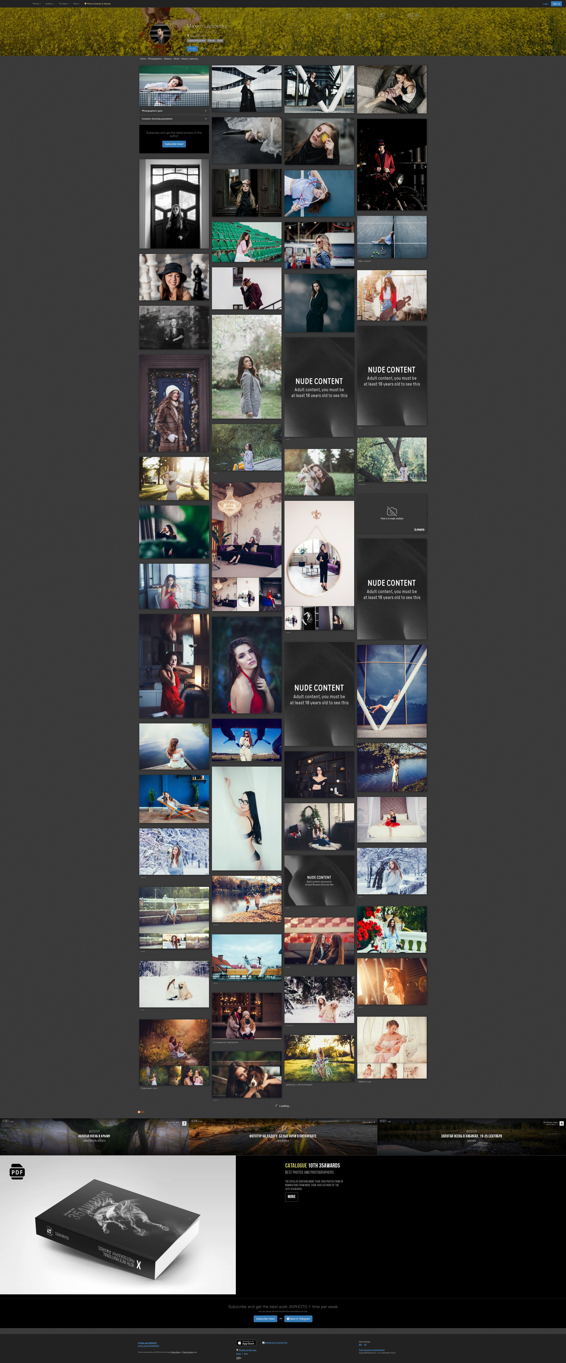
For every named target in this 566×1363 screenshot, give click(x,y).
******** (362, 485)
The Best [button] (63, 4)
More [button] (76, 4)
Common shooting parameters (157, 119)
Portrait (211, 40)
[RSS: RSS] (139, 1112)
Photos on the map (247, 1350)
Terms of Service (188, 1352)
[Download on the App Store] (249, 1343)
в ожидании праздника (225, 1042)
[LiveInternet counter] (144, 1349)
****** (143, 878)
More (292, 1197)
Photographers (155, 58)
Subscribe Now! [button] (174, 144)
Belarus (194, 36)
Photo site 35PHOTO (148, 1343)
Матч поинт (365, 261)
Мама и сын (365, 1082)
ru (365, 1344)
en (360, 1344)
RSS (142, 1112)
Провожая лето (149, 1088)
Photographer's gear (152, 111)
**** (360, 429)
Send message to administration (372, 1350)
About (238, 1354)
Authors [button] (49, 4)
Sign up (556, 4)
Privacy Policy (175, 1352)
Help (246, 1354)
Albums (204, 49)
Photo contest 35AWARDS (148, 1346)
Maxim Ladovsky (190, 58)
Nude (220, 40)
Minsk (202, 36)
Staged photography (196, 40)
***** (288, 633)
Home (143, 58)
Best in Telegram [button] (299, 1318)
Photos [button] (36, 4)
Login (545, 4)
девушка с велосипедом (299, 1085)
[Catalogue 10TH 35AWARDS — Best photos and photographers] (118, 1225)
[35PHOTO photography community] (16, 3)
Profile (216, 49)
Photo (192, 49)
